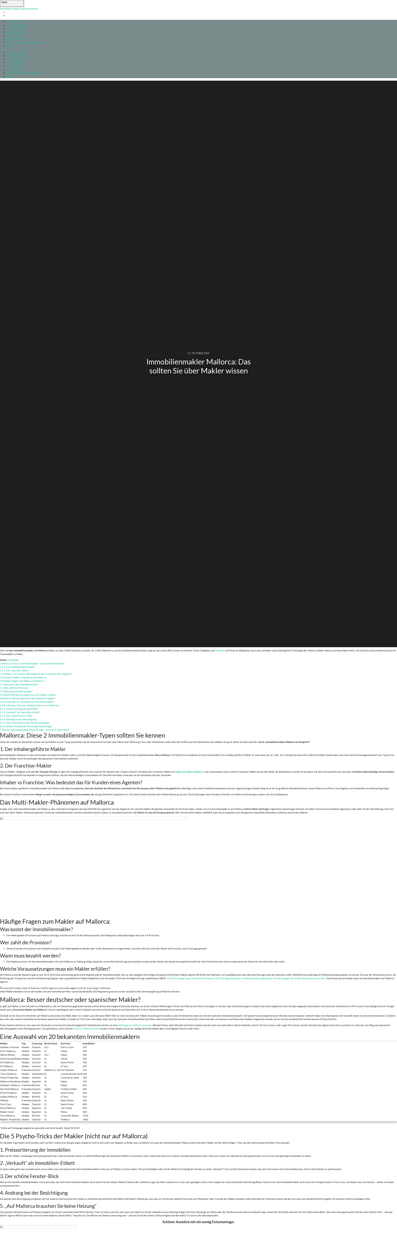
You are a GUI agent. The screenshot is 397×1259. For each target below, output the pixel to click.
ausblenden (12, 660)
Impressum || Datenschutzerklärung (24, 42)
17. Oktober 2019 (198, 353)
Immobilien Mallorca (16, 28)
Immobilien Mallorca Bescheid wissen (19, 8)
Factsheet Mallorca (16, 21)
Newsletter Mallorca (17, 25)
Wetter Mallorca (15, 35)
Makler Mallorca (14, 32)
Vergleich (220, 650)
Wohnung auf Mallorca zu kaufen (135, 1025)
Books (9, 46)
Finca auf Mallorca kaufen (86, 1028)
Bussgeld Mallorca (15, 39)
